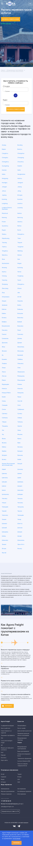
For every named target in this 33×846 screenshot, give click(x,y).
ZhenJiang (5, 288)
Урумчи (19, 426)
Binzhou (19, 149)
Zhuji (3, 292)
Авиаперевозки (5, 788)
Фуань (4, 438)
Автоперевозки (21, 788)
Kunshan (20, 199)
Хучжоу (4, 459)
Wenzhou (5, 255)
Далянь (19, 338)
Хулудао (4, 455)
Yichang (4, 276)
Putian (4, 221)
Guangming (5, 166)
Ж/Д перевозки (21, 794)
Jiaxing (19, 187)
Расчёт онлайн (21, 728)
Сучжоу (19, 413)
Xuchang (20, 267)
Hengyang (5, 178)
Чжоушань (20, 507)
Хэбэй (19, 459)
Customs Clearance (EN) (23, 761)
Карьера (3, 755)
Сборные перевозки (6, 794)
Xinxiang (4, 267)
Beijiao (4, 149)
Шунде (19, 536)
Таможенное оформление (24, 758)
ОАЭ (18, 779)
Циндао (19, 486)
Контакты (3, 757)
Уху (3, 434)
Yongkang (20, 276)
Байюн (4, 313)
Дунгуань (4, 342)
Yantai (19, 271)
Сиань (4, 401)
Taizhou (4, 246)
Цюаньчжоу (5, 494)
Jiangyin (4, 187)
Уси (3, 430)
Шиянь (4, 536)
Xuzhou (4, 271)
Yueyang (4, 280)
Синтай (19, 401)
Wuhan (19, 255)
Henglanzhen (21, 174)
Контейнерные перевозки (24, 791)
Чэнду (19, 519)
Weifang (20, 251)
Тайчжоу (20, 422)
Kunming (4, 199)
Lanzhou (19, 203)
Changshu (5, 157)
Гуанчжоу (20, 334)
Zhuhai (19, 288)
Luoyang (20, 207)
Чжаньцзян (5, 507)
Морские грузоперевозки (7, 791)
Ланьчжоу (20, 363)
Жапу (3, 347)
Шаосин (19, 527)
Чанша (4, 502)
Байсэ (19, 305)
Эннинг (4, 544)
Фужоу (19, 438)
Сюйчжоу (5, 417)
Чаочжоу (20, 502)
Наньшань (20, 392)
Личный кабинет (21, 725)
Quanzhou (5, 226)
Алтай (19, 297)
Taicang (4, 242)
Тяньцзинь (5, 426)
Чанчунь (19, 498)
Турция (19, 774)
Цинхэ (4, 490)
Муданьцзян (5, 384)
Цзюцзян (4, 482)
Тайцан (4, 422)
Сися (19, 405)
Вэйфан (4, 322)
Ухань (19, 430)
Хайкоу (4, 447)
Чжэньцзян (20, 515)
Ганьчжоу (4, 330)
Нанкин (19, 384)
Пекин (19, 397)
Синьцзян (4, 405)
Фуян (18, 442)
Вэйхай (19, 322)
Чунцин (4, 519)
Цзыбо (19, 477)
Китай (2, 774)
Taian (19, 238)
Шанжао (4, 523)
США (18, 782)
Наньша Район (6, 392)
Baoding (19, 145)
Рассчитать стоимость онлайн (10, 19)
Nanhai (19, 213)
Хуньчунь (20, 455)
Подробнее (16, 838)
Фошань (19, 434)
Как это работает (5, 728)
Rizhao (19, 226)
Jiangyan (20, 182)
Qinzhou (19, 221)
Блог (2, 752)
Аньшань (20, 301)
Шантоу (19, 523)
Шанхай (4, 527)
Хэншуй (19, 463)
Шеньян (19, 532)
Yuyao (19, 280)
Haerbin (19, 166)
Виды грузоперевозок (23, 751)
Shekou (4, 234)
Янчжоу (19, 548)
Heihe (3, 174)
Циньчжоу (20, 490)
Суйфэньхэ (20, 409)
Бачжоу (4, 317)
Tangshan (20, 246)
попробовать (8, 705)
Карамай (20, 355)
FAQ (2, 738)
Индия (2, 779)
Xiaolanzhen (5, 263)
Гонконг (4, 334)
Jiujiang (4, 195)
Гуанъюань (5, 338)
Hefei (19, 170)
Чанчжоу (4, 498)
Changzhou (5, 161)
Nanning (4, 217)
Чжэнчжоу (5, 515)
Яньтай (4, 552)
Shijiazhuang (5, 238)
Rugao (4, 230)
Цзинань (4, 473)
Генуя (19, 330)
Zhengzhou (20, 284)
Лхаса (4, 372)
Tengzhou (5, 251)
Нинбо (4, 397)
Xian (18, 259)
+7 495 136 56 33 (6, 801)
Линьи (4, 367)
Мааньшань (20, 376)
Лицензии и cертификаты (8, 735)
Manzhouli (5, 213)
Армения (4, 305)
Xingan (19, 263)
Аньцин (4, 301)
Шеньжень (5, 532)
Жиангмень (20, 347)
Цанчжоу (20, 469)
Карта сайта (4, 760)
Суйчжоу (4, 413)
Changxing (20, 157)
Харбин (4, 451)
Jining (19, 191)
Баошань (20, 313)
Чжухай (4, 511)
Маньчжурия (21, 380)
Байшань (20, 309)
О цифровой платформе (7, 725)
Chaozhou (20, 161)
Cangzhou (5, 153)
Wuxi (3, 259)
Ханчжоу (20, 447)
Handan (4, 170)
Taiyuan (19, 242)
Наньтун (4, 388)
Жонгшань (20, 351)
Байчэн (4, 309)
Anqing (4, 145)
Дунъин (19, 342)
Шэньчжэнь (20, 540)
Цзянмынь (20, 482)
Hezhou (19, 178)
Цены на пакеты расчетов (24, 731)
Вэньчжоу (20, 326)
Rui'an (19, 230)
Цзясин (4, 486)
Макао (4, 380)
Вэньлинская (6, 326)
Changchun (20, 153)
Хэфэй (4, 469)
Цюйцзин (20, 494)
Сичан (4, 409)
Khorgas (19, 195)
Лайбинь (20, 359)
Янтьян (4, 548)
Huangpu (4, 182)
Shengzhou (20, 234)
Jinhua (4, 191)
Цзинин (19, 473)
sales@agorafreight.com (7, 806)
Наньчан (20, 388)
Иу (2, 355)
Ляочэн (4, 376)
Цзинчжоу (5, 477)
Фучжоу (4, 442)
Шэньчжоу (5, 540)
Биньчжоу (20, 317)
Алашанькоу (5, 297)
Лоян (19, 367)
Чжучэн (19, 511)
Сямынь (19, 417)
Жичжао (4, 351)
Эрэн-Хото (20, 544)
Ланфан (4, 363)
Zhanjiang (5, 284)
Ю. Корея (3, 782)
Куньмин (4, 359)
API (2, 745)
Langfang (5, 203)
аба (18, 292)
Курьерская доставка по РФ (10, 811)
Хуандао (20, 451)
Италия (19, 776)
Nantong (20, 217)
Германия (3, 776)
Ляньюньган (21, 372)
